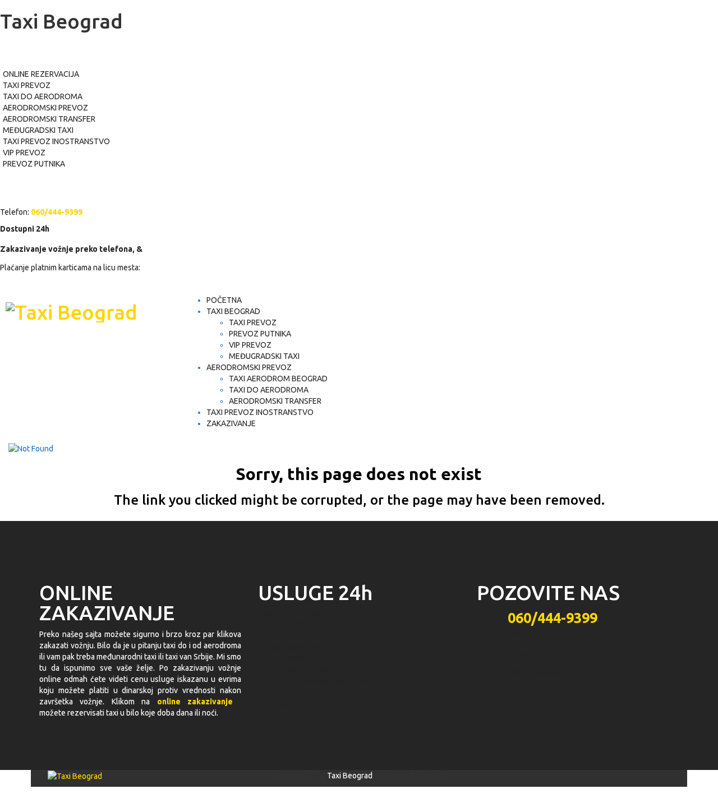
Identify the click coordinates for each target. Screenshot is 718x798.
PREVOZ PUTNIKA (34, 163)
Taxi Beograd (349, 775)
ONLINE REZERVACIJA (41, 74)
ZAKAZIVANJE (231, 423)
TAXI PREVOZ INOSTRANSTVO (56, 141)
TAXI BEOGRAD (233, 311)
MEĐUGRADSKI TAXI (38, 130)
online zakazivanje (195, 701)
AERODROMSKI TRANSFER (49, 118)
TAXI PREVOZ (26, 85)
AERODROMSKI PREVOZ (45, 107)
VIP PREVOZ (24, 152)
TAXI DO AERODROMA (42, 96)
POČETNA (224, 300)
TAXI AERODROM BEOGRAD (278, 378)
